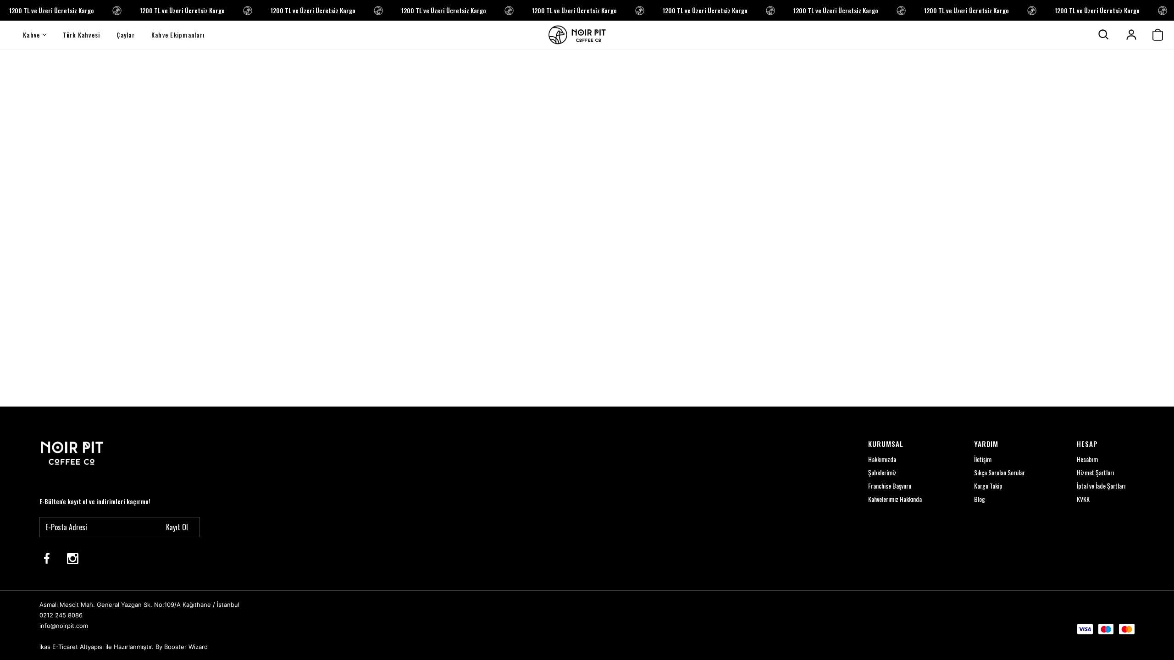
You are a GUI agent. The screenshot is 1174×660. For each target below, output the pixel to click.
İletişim (982, 459)
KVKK (1083, 499)
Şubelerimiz (882, 472)
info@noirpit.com (63, 625)
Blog (979, 499)
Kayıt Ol (177, 527)
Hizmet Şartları (1095, 472)
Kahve (31, 34)
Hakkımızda (882, 459)
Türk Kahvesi (81, 34)
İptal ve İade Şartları (1101, 485)
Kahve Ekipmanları (178, 34)
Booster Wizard (186, 646)
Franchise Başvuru (889, 485)
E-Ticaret (65, 646)
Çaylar (125, 34)
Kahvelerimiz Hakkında (895, 499)
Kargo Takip (988, 485)
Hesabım (1087, 459)
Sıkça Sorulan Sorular (999, 472)
